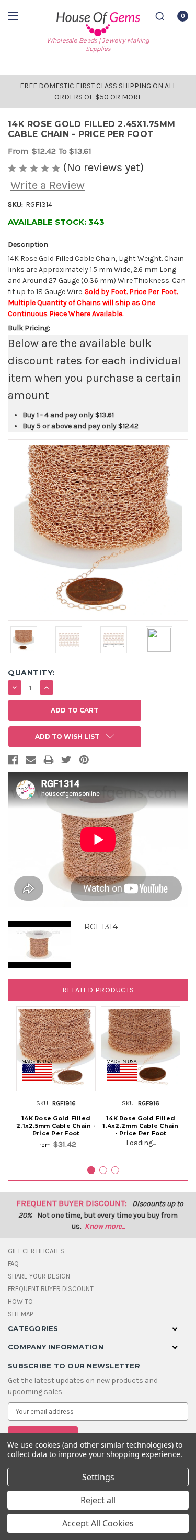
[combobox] (160, 16)
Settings (98, 1477)
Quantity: (31, 672)
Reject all (98, 1500)
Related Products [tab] (98, 990)
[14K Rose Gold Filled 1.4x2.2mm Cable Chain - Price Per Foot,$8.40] (140, 1048)
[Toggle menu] (14, 15)
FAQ (13, 1263)
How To (20, 1301)
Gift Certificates (36, 1251)
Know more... (105, 1226)
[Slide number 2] (103, 1170)
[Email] (31, 762)
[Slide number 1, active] (91, 1170)
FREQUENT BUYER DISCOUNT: (71, 1203)
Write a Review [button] (47, 185)
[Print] (48, 762)
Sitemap (20, 1314)
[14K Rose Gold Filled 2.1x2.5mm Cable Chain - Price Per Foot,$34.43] (56, 1048)
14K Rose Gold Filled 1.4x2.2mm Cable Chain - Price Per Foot (140, 1126)
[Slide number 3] (115, 1170)
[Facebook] (13, 762)
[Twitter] (66, 762)
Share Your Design (39, 1276)
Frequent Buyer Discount (51, 1289)
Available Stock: (56, 222)
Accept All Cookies (98, 1523)
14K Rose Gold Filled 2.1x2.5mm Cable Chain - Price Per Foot (56, 1126)
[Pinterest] (84, 762)
